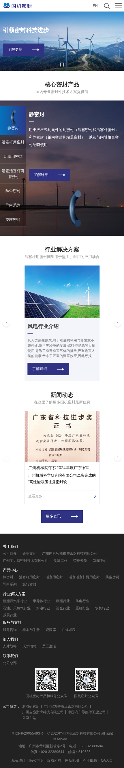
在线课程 (69, 630)
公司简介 (10, 553)
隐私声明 (36, 760)
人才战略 (10, 646)
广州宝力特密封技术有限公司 (25, 561)
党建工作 (60, 561)
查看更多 (35, 496)
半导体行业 (41, 601)
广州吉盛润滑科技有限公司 (43, 712)
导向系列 (10, 584)
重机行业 (82, 608)
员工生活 (49, 646)
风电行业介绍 (43, 326)
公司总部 (10, 663)
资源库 (51, 630)
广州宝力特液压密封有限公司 (66, 706)
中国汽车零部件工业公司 (87, 712)
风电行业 (82, 601)
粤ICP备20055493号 (27, 733)
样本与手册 (31, 630)
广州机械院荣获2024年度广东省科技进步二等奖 (62, 468)
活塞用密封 (54, 577)
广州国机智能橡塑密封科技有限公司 (69, 553)
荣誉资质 (80, 561)
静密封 (8, 577)
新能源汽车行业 (15, 601)
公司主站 (29, 718)
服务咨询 (10, 630)
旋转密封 (29, 584)
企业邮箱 (90, 760)
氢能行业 (63, 601)
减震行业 (10, 615)
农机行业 (102, 608)
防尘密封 (112, 577)
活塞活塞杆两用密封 (84, 577)
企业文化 (29, 553)
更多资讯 (53, 516)
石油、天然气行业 (17, 608)
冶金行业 (63, 608)
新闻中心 (100, 561)
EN (95, 6)
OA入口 (107, 760)
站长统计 (18, 760)
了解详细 (40, 175)
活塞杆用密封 (29, 577)
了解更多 (14, 50)
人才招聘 (29, 646)
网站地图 (72, 760)
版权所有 (54, 760)
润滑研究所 (31, 706)
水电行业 (43, 608)
